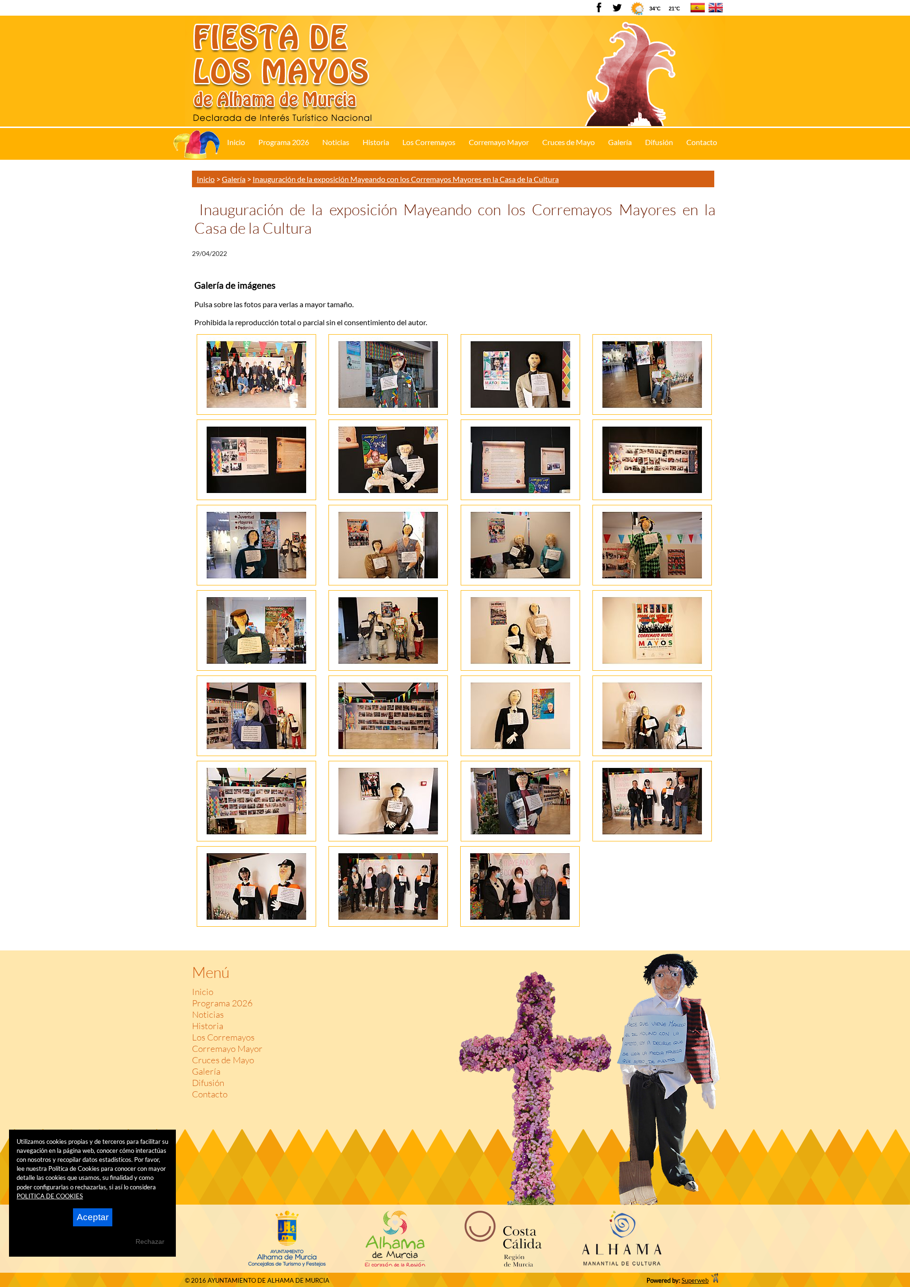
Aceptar (93, 1217)
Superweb (695, 1280)
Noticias (208, 1014)
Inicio (202, 991)
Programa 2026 (222, 1003)
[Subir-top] (711, 940)
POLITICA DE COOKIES (50, 1196)
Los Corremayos (223, 1037)
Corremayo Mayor (227, 1048)
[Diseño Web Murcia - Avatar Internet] (714, 1280)
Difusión (208, 1082)
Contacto (210, 1094)
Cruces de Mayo (223, 1060)
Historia (207, 1025)
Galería (206, 1071)
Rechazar (150, 1241)
